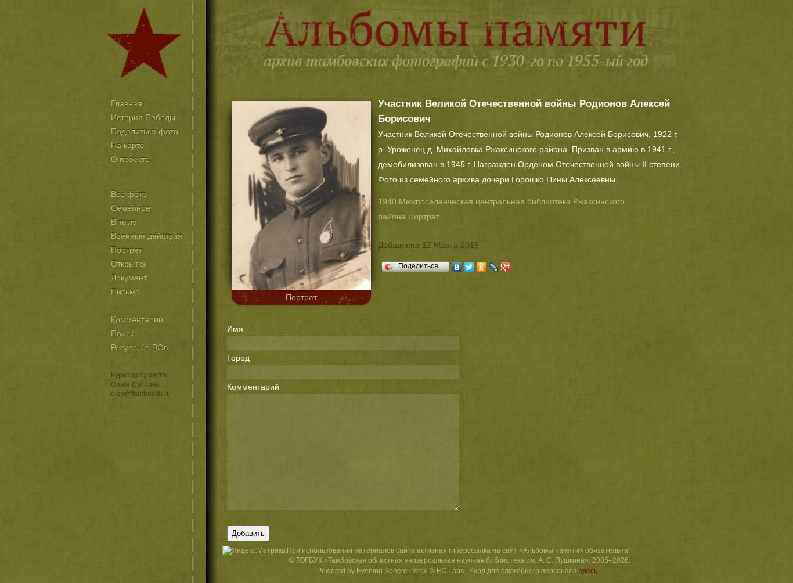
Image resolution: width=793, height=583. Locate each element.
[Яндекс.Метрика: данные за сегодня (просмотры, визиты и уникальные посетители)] (254, 551)
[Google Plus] (506, 267)
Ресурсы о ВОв (139, 347)
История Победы (143, 117)
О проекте (130, 159)
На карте (128, 145)
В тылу (123, 221)
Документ (129, 277)
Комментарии (137, 319)
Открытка (128, 263)
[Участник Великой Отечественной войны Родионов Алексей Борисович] (301, 287)
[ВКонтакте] (457, 267)
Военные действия (146, 235)
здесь (588, 571)
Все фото (129, 194)
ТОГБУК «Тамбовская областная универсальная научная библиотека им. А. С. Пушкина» (442, 560)
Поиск (122, 333)
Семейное (130, 208)
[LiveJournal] (494, 267)
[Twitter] (469, 267)
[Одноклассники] (481, 267)
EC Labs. (451, 571)
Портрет (301, 297)
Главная (126, 103)
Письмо (125, 291)
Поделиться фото (144, 131)
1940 (387, 201)
